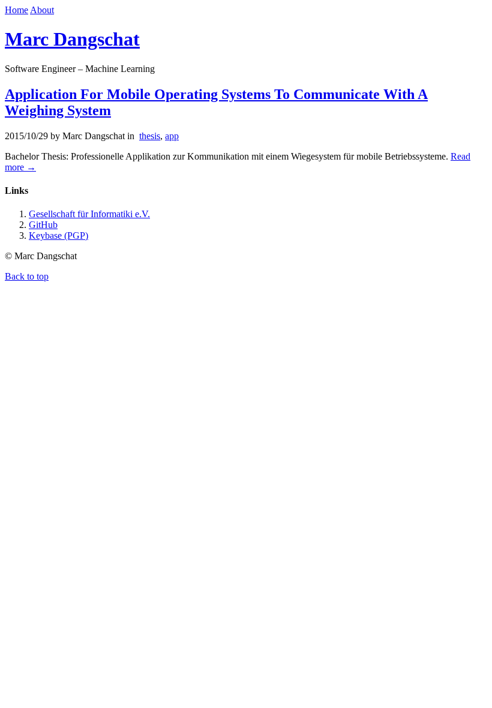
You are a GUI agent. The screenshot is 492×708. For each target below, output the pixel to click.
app (172, 136)
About (42, 10)
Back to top (27, 276)
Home (16, 10)
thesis (149, 136)
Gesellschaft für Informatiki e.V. (89, 214)
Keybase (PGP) (58, 235)
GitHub (43, 225)
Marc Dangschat (72, 39)
